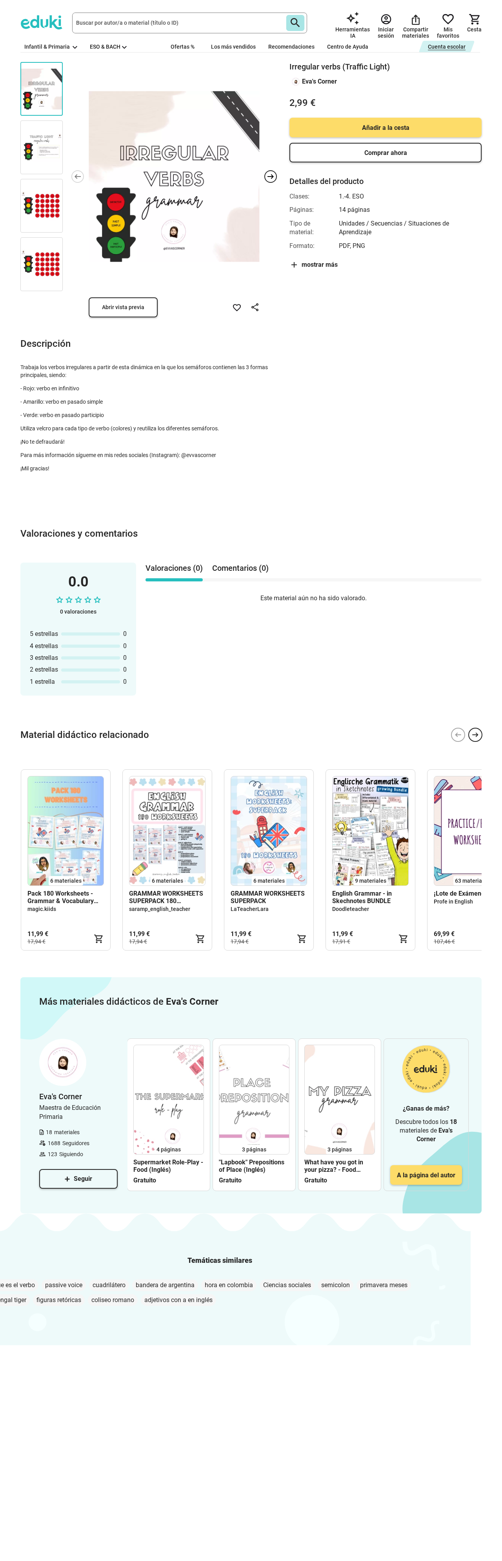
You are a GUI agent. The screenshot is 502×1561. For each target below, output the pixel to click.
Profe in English (453, 901)
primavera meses (383, 1285)
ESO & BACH (105, 47)
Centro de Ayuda (347, 47)
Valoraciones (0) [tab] (174, 568)
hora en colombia (229, 1285)
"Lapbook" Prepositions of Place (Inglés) (251, 1165)
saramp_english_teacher (159, 909)
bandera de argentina (165, 1285)
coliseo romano (112, 1300)
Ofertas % (183, 47)
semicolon (335, 1285)
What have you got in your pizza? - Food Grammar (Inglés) (333, 1165)
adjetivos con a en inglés (178, 1300)
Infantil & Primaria (47, 47)
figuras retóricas (58, 1300)
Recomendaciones (291, 47)
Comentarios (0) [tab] (240, 568)
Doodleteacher (350, 909)
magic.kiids (41, 909)
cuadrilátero (109, 1285)
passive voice (63, 1285)
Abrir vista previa (123, 307)
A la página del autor (426, 1175)
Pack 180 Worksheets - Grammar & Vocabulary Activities (60, 897)
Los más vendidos (233, 47)
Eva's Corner (319, 81)
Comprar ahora (385, 153)
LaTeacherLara (250, 909)
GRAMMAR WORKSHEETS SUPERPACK (268, 897)
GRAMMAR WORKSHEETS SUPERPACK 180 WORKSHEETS (166, 897)
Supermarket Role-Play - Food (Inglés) (168, 1165)
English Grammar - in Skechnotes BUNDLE (362, 897)
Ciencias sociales (287, 1285)
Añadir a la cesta (385, 127)
